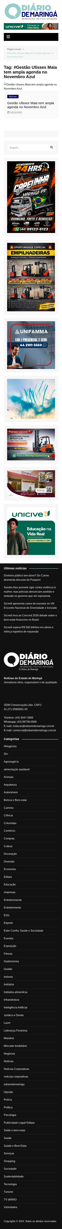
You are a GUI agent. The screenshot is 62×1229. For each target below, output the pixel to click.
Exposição (10, 946)
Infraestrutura (11, 999)
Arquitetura (10, 784)
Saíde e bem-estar (14, 1130)
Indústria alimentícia (15, 992)
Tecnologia (10, 1184)
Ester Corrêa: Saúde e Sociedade (23, 930)
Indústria (9, 984)
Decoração (10, 853)
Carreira (8, 807)
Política (8, 1107)
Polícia (8, 1099)
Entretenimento (13, 900)
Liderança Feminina (15, 1030)
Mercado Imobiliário (15, 1046)
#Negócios (10, 746)
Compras (9, 838)
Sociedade (10, 1168)
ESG (6, 915)
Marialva (9, 1038)
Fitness (8, 953)
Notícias (13, 96)
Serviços (9, 1153)
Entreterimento (12, 907)
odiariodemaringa (14, 1084)
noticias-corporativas (16, 1076)
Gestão (8, 969)
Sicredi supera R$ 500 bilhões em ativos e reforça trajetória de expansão (28, 629)
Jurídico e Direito (14, 1015)
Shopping (9, 1161)
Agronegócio (11, 761)
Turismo (8, 1191)
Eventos (8, 938)
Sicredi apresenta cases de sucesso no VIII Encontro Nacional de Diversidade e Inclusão (30, 605)
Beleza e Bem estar (15, 800)
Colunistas (10, 823)
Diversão (9, 861)
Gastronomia (11, 961)
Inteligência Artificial (15, 1007)
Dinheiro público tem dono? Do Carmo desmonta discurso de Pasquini (26, 577)
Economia (10, 869)
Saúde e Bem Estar (15, 1145)
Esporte (8, 923)
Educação (10, 884)
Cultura (8, 846)
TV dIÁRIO (10, 1199)
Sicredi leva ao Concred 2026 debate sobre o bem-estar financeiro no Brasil (30, 617)
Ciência (8, 815)
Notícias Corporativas (16, 1069)
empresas (9, 892)
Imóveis (8, 976)
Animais (8, 777)
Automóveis (11, 792)
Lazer (7, 1022)
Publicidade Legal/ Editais (19, 1122)
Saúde (8, 1138)
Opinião (8, 1092)
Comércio (9, 830)
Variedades (10, 1207)
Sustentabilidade (14, 1176)
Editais (8, 877)
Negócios (9, 1053)
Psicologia (10, 1115)
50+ (6, 754)
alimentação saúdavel (17, 769)
